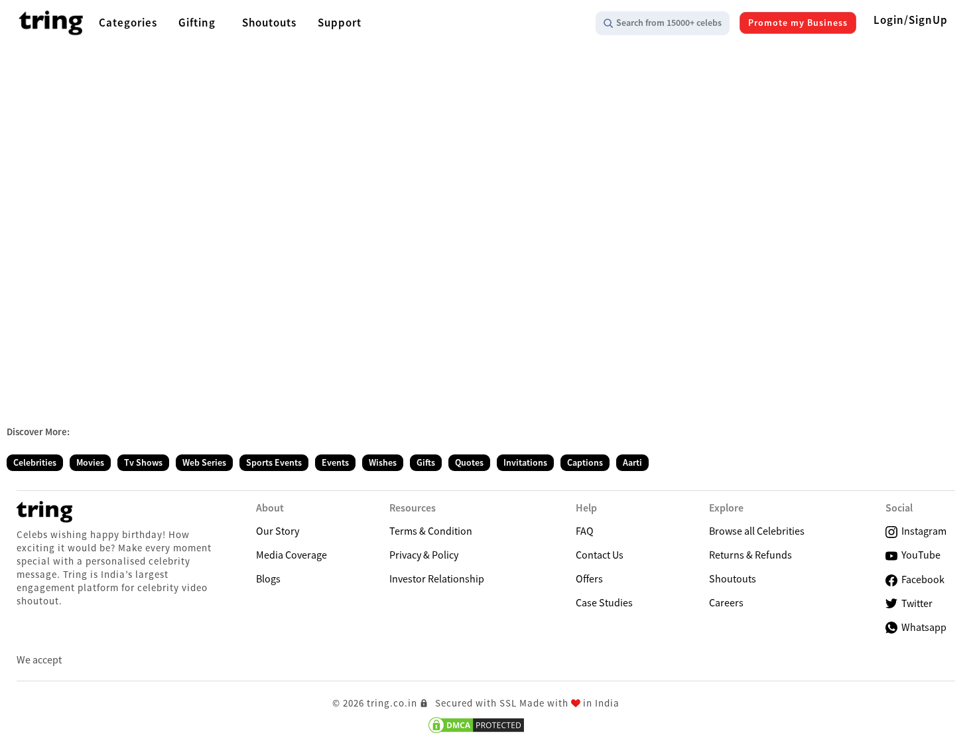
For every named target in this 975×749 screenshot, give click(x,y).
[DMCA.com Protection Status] (476, 725)
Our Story (277, 530)
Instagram (921, 530)
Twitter (915, 603)
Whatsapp (921, 627)
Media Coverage (291, 554)
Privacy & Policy (423, 554)
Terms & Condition (430, 530)
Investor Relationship (436, 578)
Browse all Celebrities (757, 530)
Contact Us (599, 554)
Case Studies (604, 602)
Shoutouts (732, 578)
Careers (726, 602)
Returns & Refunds (750, 554)
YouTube (919, 554)
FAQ (585, 530)
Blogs (268, 578)
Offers (589, 578)
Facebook (920, 579)
